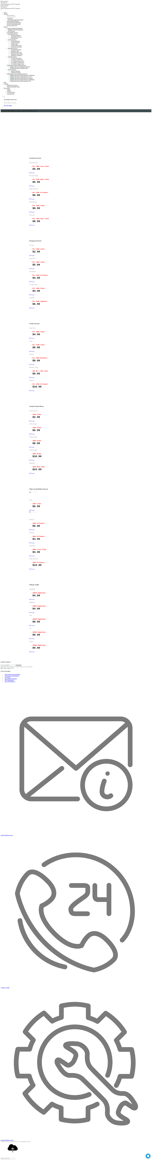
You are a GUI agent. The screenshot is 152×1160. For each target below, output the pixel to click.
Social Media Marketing (13, 21)
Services (6, 14)
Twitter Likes (14, 44)
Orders (8, 89)
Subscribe (18, 665)
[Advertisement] (76, 132)
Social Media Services (12, 32)
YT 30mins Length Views (17, 62)
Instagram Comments (16, 55)
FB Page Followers (16, 35)
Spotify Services (12, 69)
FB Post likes (14, 38)
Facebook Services (12, 34)
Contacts (6, 84)
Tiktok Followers (25, 66)
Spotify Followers (15, 71)
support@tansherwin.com (7, 1140)
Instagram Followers (16, 49)
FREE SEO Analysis (12, 85)
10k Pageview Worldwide (27, 75)
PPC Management (9, 680)
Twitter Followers (15, 41)
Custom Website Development (14, 28)
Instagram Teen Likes (16, 52)
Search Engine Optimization (14, 22)
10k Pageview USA (26, 76)
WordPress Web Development (15, 29)
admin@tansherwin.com (7, 835)
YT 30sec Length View (17, 59)
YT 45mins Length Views (17, 64)
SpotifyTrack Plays (16, 72)
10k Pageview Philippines (27, 79)
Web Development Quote (13, 86)
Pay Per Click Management (14, 24)
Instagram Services (12, 48)
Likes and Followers (10, 681)
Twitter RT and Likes (16, 46)
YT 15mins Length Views (17, 61)
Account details (11, 92)
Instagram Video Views (17, 54)
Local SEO (10, 18)
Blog (5, 82)
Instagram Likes (15, 51)
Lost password (10, 94)
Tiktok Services (22, 65)
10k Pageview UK (26, 81)
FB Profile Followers (16, 37)
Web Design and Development (15, 19)
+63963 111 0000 (5, 987)
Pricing (5, 27)
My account (7, 88)
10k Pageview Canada (27, 78)
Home (5, 12)
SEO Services (11, 31)
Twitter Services (12, 39)
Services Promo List (12, 25)
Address (9, 91)
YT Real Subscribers (16, 58)
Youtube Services (12, 56)
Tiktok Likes (24, 68)
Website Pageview (22, 74)
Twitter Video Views (16, 45)
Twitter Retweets (15, 42)
